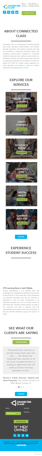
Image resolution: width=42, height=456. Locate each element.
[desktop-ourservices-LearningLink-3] (21, 163)
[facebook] (4, 12)
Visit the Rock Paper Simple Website (21, 445)
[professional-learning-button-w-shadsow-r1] (21, 93)
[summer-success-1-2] (21, 210)
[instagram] (12, 12)
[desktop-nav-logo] (11, 5)
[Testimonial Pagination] (18, 387)
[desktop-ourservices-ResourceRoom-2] (21, 139)
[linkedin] (16, 12)
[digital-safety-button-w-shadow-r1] (21, 186)
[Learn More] (24, 68)
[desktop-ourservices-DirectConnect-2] (21, 116)
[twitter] (8, 12)
